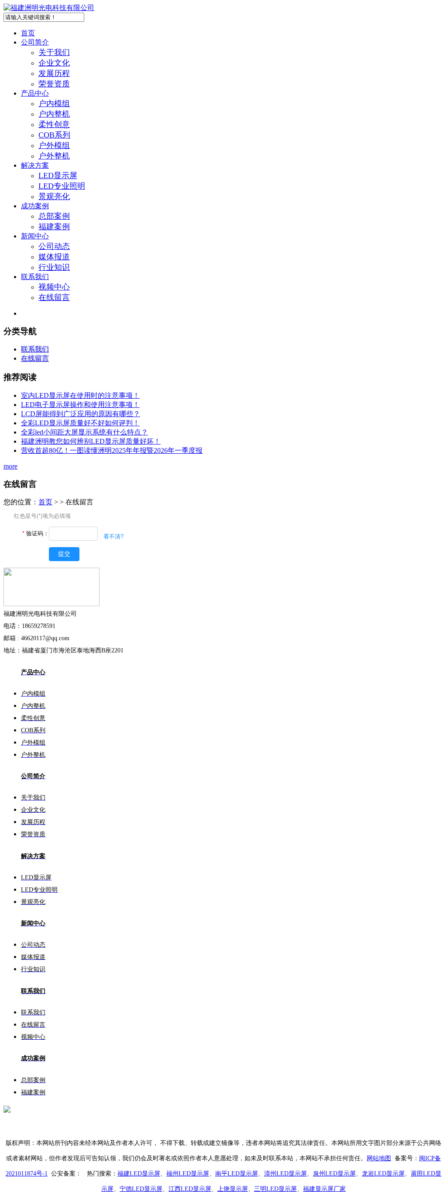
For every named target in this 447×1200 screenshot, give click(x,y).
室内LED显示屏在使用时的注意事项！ (80, 395)
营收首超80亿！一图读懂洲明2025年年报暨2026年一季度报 (112, 450)
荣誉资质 (54, 83)
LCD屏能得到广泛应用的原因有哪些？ (80, 413)
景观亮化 (54, 196)
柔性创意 (54, 124)
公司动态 (54, 246)
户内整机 (54, 114)
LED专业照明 (61, 186)
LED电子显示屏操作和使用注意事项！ (80, 404)
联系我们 (35, 276)
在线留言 (54, 297)
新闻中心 (35, 236)
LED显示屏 (57, 175)
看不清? (113, 536)
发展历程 (54, 73)
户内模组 (54, 103)
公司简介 (35, 42)
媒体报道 (54, 256)
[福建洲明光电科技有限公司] (48, 7)
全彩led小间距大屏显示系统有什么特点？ (84, 432)
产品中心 (35, 93)
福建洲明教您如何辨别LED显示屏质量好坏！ (91, 441)
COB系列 (54, 135)
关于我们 (54, 52)
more (10, 466)
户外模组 (54, 145)
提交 (64, 553)
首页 (28, 33)
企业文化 (54, 63)
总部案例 (54, 216)
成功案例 (35, 206)
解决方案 (35, 165)
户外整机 (54, 156)
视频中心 (54, 287)
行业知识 (54, 267)
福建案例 (54, 226)
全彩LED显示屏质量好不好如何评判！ (80, 423)
